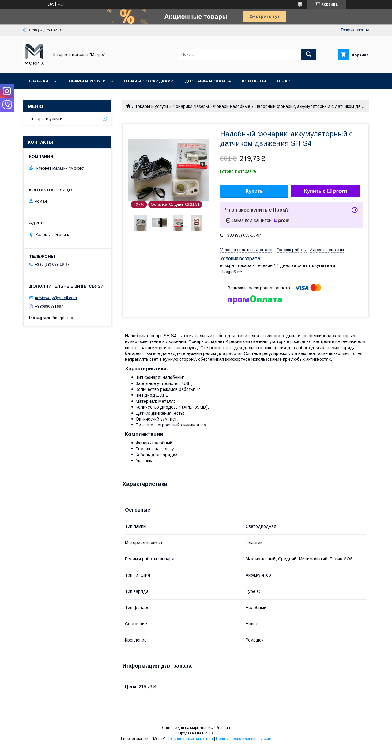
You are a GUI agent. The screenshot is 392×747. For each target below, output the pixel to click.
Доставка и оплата (208, 81)
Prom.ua (223, 728)
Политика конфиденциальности (243, 739)
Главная (38, 81)
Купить (254, 191)
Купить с (315, 191)
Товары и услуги (86, 81)
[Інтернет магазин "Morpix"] (34, 65)
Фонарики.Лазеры (190, 106)
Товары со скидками (148, 81)
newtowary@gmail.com (56, 297)
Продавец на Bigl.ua (196, 733)
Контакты (254, 81)
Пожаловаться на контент (190, 739)
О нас (283, 81)
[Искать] (308, 54)
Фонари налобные (231, 106)
